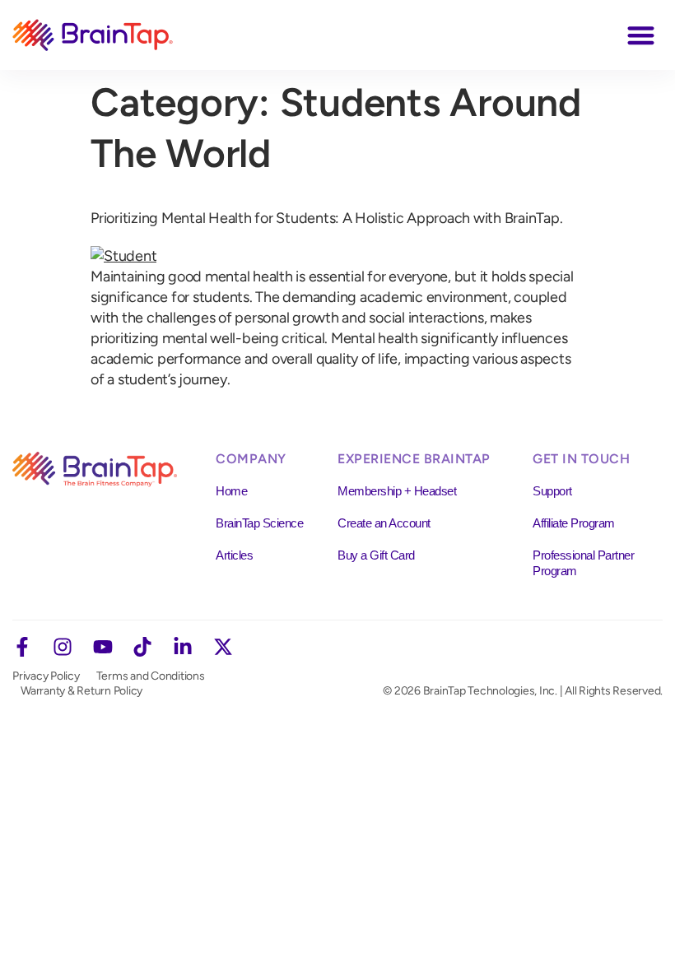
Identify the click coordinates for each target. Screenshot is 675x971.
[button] (641, 35)
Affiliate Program (574, 523)
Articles (234, 555)
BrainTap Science (259, 523)
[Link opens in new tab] (22, 647)
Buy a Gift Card (376, 555)
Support (552, 491)
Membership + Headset (397, 491)
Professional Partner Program (583, 563)
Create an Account (384, 523)
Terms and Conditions (150, 676)
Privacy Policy (46, 676)
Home (231, 491)
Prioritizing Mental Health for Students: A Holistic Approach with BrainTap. (326, 218)
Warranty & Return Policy (81, 691)
